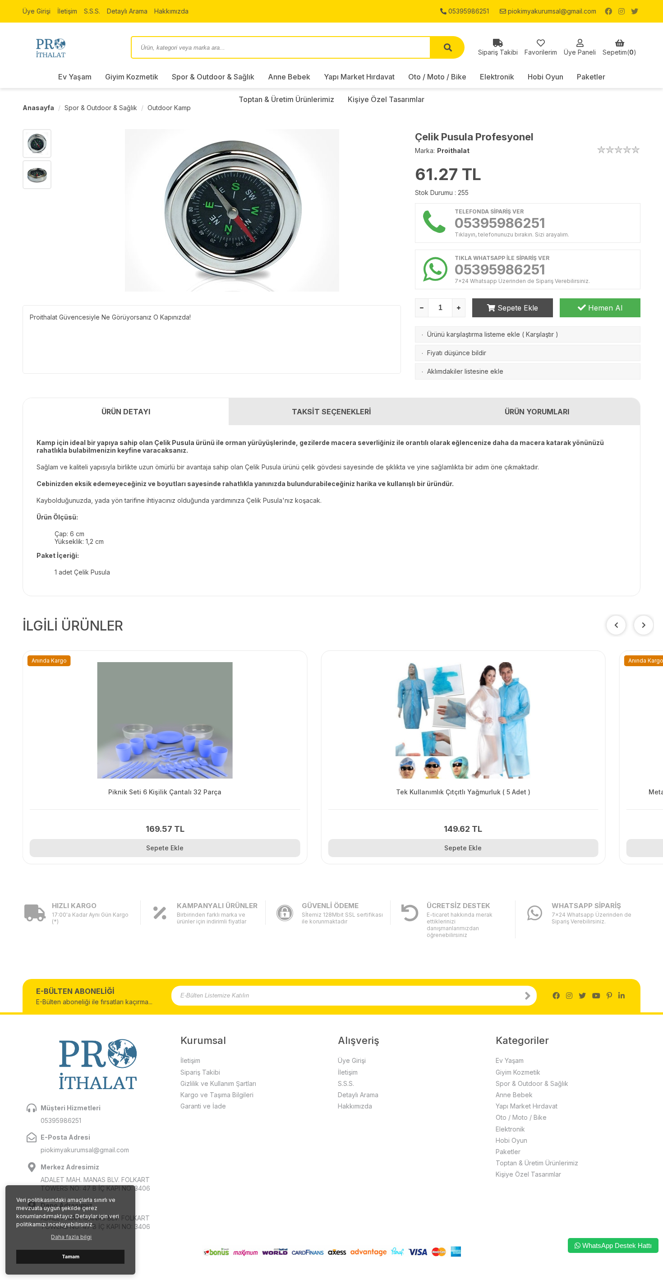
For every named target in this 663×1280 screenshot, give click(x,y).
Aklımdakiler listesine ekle (465, 371)
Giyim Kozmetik (131, 76)
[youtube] (596, 996)
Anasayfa (38, 107)
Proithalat (453, 150)
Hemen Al (604, 307)
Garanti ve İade (203, 1106)
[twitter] (634, 11)
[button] (643, 625)
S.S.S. (92, 11)
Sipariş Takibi (200, 1072)
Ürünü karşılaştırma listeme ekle (473, 334)
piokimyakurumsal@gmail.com (551, 11)
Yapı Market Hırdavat (359, 76)
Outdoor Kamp (169, 107)
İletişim (67, 11)
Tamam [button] (70, 1257)
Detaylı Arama (127, 11)
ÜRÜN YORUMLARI (537, 411)
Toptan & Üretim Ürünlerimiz (537, 1163)
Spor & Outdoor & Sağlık (213, 76)
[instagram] (621, 11)
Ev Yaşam (75, 76)
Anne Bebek (289, 76)
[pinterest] (609, 996)
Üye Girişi (37, 11)
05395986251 (468, 11)
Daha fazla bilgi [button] (71, 1237)
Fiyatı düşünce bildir (456, 353)
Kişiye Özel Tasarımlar (528, 1174)
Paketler (591, 76)
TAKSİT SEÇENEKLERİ (331, 411)
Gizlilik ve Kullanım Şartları (218, 1083)
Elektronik (497, 76)
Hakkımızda (171, 11)
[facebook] (608, 11)
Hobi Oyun (545, 76)
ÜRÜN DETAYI (125, 411)
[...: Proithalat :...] (70, 47)
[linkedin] (621, 996)
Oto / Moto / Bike (437, 76)
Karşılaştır (540, 334)
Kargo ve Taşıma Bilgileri (216, 1095)
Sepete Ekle (516, 307)
